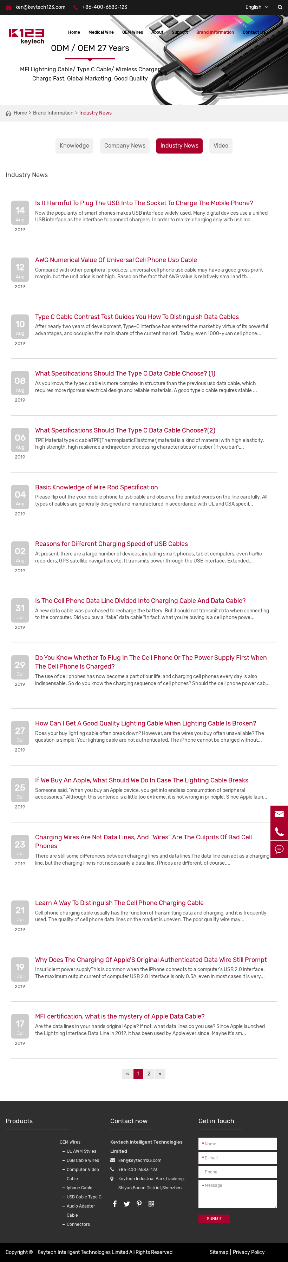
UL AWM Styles (81, 1151)
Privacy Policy (249, 1252)
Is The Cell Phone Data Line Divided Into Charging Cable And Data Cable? (140, 601)
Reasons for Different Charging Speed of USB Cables (111, 544)
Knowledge (74, 145)
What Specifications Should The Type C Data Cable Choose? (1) (125, 373)
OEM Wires (132, 32)
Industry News (95, 113)
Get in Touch (216, 1121)
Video (221, 145)
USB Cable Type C (84, 1197)
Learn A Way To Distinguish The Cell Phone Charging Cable (119, 903)
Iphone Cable (79, 1187)
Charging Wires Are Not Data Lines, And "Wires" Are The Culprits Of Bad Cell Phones (143, 841)
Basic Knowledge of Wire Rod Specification (96, 487)
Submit (214, 1218)
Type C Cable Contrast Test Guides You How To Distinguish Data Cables (137, 317)
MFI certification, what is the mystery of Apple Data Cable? (120, 1016)
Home (74, 32)
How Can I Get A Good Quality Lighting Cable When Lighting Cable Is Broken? (145, 723)
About (157, 32)
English (254, 7)
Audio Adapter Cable (81, 1211)
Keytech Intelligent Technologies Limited (83, 1252)
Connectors (78, 1224)
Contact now (129, 1121)
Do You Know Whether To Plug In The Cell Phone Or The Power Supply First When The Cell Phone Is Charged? (151, 662)
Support (180, 32)
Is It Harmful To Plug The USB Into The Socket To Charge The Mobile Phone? (144, 203)
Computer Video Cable (83, 1174)
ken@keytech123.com (40, 7)
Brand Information (215, 32)
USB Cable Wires (83, 1160)
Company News (124, 145)
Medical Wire (101, 32)
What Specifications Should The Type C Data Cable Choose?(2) (125, 430)
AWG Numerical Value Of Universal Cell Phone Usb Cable (116, 260)
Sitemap (219, 1252)
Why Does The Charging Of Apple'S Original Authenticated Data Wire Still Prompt (151, 960)
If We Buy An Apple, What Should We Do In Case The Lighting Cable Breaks (141, 780)
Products (19, 1121)
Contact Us (254, 32)
